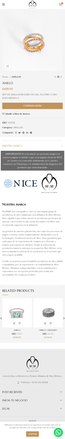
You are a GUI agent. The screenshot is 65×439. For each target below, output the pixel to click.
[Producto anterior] (55, 76)
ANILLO (17, 330)
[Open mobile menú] (3, 5)
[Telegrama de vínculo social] (31, 133)
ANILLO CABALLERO (48, 330)
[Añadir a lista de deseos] (19, 323)
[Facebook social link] (16, 133)
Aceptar (32, 434)
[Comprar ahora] (14, 323)
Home (5, 77)
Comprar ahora (32, 105)
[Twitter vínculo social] (19, 133)
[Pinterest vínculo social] (23, 133)
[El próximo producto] (61, 76)
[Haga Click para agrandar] (8, 66)
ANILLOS (16, 77)
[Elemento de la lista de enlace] (32, 382)
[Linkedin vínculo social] (27, 133)
